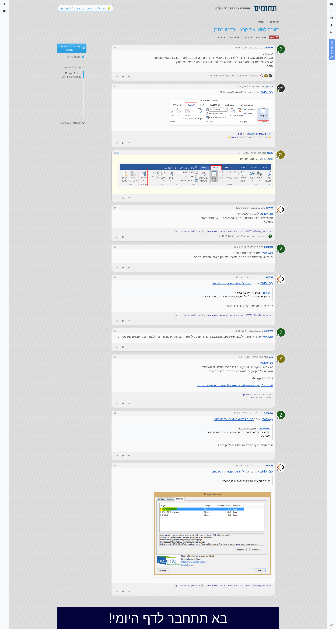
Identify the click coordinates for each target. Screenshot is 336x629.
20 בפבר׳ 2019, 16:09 (247, 465)
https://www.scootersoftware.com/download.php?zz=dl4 (235, 385)
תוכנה (273, 37)
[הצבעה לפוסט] (129, 76)
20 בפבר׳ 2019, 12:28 (245, 247)
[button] (331, 625)
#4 (115, 207)
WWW (269, 207)
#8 (115, 357)
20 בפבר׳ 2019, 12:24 (247, 207)
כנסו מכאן (247, 394)
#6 (115, 277)
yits (271, 357)
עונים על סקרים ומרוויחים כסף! (188, 231)
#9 (115, 413)
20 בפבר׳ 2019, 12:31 (245, 330)
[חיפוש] (331, 32)
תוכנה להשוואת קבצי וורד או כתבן (231, 283)
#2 (115, 86)
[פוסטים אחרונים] (331, 18)
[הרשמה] (4, 11)
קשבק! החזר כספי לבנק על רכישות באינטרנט (223, 231)
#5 (115, 247)
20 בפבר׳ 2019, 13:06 (245, 413)
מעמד (270, 152)
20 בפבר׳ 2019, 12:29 (247, 277)
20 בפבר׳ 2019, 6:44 (248, 86)
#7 (115, 330)
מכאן (252, 397)
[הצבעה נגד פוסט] (117, 76)
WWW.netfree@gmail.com (258, 231)
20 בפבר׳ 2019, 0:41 (246, 47)
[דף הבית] (331, 4)
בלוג (249, 134)
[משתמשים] (331, 25)
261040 (268, 47)
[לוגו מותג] (265, 8)
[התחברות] (4, 4)
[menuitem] (4, 4)
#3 (115, 152)
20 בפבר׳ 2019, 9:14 (249, 152)
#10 (115, 465)
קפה (240, 134)
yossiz (269, 86)
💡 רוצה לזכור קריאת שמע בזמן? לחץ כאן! (85, 8)
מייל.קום (235, 137)
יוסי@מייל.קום (261, 134)
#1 (115, 47)
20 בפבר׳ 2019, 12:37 (250, 357)
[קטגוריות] (331, 11)
